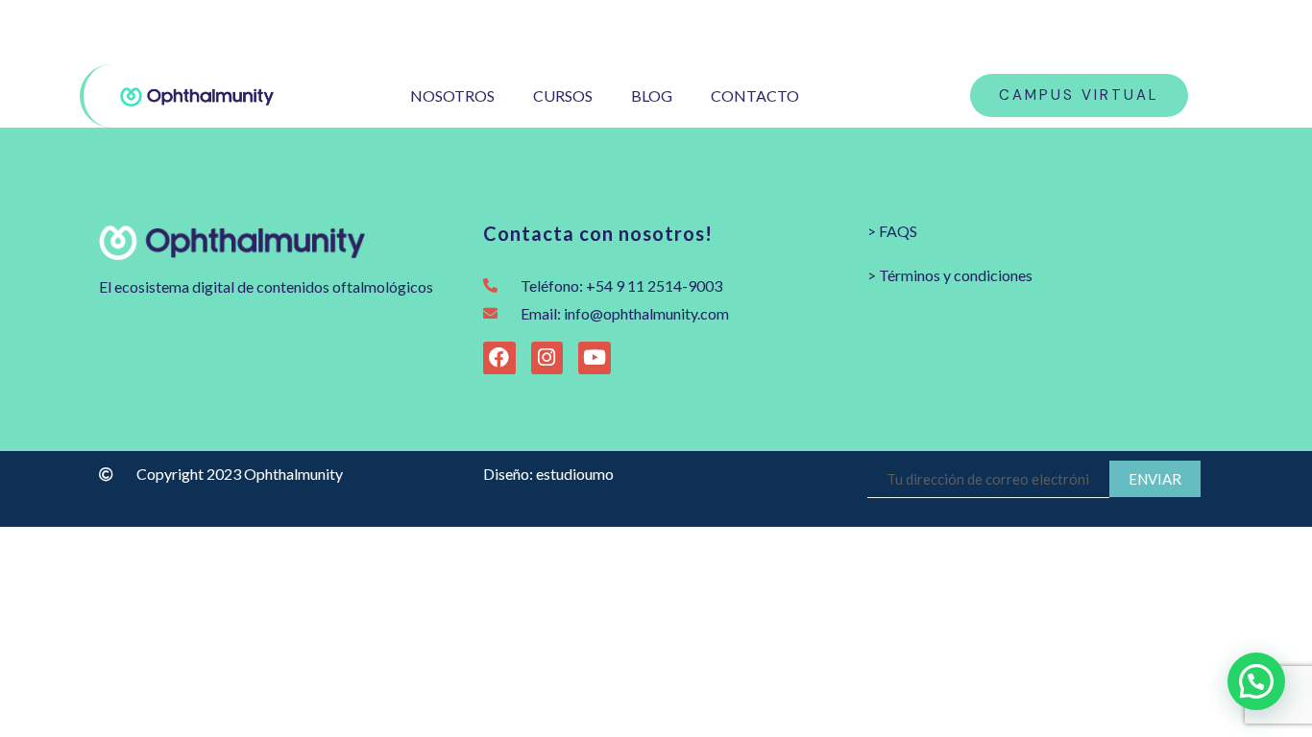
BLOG (651, 95)
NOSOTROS (452, 95)
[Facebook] (1158, 32)
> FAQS (892, 231)
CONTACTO (755, 95)
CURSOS (563, 95)
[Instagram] (1127, 32)
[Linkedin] (1219, 32)
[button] (1256, 681)
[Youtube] (1189, 32)
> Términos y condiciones (950, 275)
